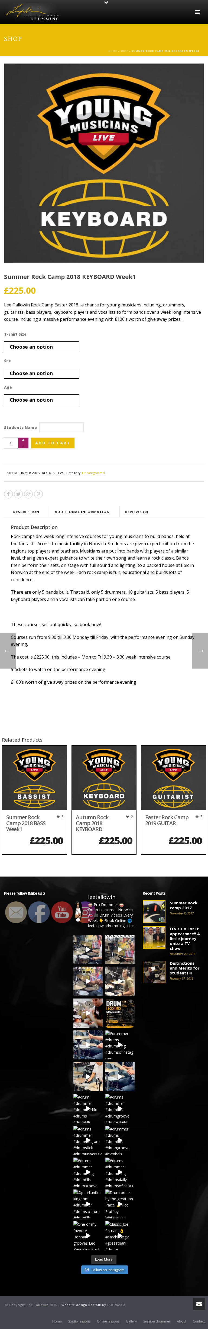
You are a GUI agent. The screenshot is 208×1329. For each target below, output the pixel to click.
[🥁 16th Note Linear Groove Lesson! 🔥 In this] (120, 949)
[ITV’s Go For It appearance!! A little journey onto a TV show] (154, 937)
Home (112, 51)
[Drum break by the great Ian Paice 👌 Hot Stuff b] (120, 1204)
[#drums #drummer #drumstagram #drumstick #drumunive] (88, 1140)
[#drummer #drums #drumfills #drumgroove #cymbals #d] (120, 1140)
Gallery (131, 1321)
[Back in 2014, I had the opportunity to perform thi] (88, 1013)
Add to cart (52, 442)
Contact (199, 1321)
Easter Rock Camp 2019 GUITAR (166, 820)
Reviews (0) (136, 511)
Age (8, 387)
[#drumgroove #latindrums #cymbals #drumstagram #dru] (88, 1076)
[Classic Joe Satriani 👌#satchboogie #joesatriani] (120, 1235)
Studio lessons (79, 1321)
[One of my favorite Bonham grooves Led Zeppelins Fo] (88, 1235)
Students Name (20, 427)
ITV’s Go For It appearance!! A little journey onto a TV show (185, 938)
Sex (7, 360)
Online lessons (108, 1321)
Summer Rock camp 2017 (183, 905)
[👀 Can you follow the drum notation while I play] (120, 981)
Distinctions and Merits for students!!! (185, 968)
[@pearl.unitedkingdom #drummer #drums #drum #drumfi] (88, 1204)
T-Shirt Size (15, 334)
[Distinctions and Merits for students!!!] (154, 972)
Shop (124, 51)
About (181, 1321)
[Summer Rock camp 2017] (154, 911)
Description (26, 511)
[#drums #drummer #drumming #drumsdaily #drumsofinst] (120, 1172)
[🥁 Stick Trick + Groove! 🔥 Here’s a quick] (88, 981)
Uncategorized (93, 473)
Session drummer (156, 1321)
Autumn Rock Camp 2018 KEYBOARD (92, 823)
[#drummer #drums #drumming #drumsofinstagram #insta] (120, 1045)
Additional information (82, 511)
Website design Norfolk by (84, 1305)
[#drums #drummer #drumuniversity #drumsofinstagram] (88, 1045)
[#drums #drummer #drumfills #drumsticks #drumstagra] (120, 1076)
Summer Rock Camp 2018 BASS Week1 (26, 823)
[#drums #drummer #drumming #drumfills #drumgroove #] (88, 1172)
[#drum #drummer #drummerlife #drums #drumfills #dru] (88, 1108)
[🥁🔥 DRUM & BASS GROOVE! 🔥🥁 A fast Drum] (88, 949)
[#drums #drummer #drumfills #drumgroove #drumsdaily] (120, 1108)
